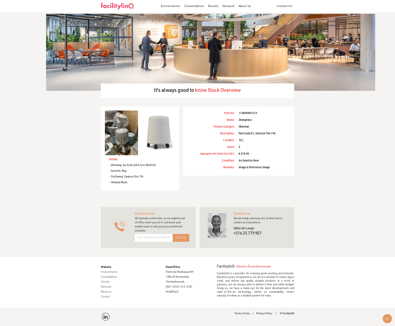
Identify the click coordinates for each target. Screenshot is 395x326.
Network (229, 6)
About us (106, 291)
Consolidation (194, 6)
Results (213, 6)
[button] (170, 6)
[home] (119, 6)
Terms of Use (242, 313)
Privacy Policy (264, 313)
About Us (245, 6)
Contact (105, 296)
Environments (170, 6)
